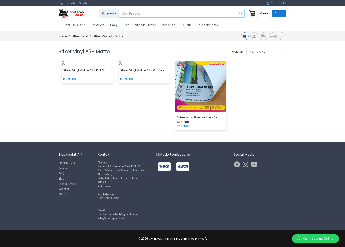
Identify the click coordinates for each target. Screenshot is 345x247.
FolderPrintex (208, 25)
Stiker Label (80, 36)
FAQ (113, 25)
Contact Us (277, 3)
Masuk (264, 13)
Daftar (279, 13)
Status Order (145, 25)
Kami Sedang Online (317, 238)
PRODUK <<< (75, 25)
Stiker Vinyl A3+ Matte (108, 36)
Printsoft (201, 239)
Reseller (168, 25)
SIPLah (186, 25)
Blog (126, 25)
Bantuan (97, 25)
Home (63, 36)
